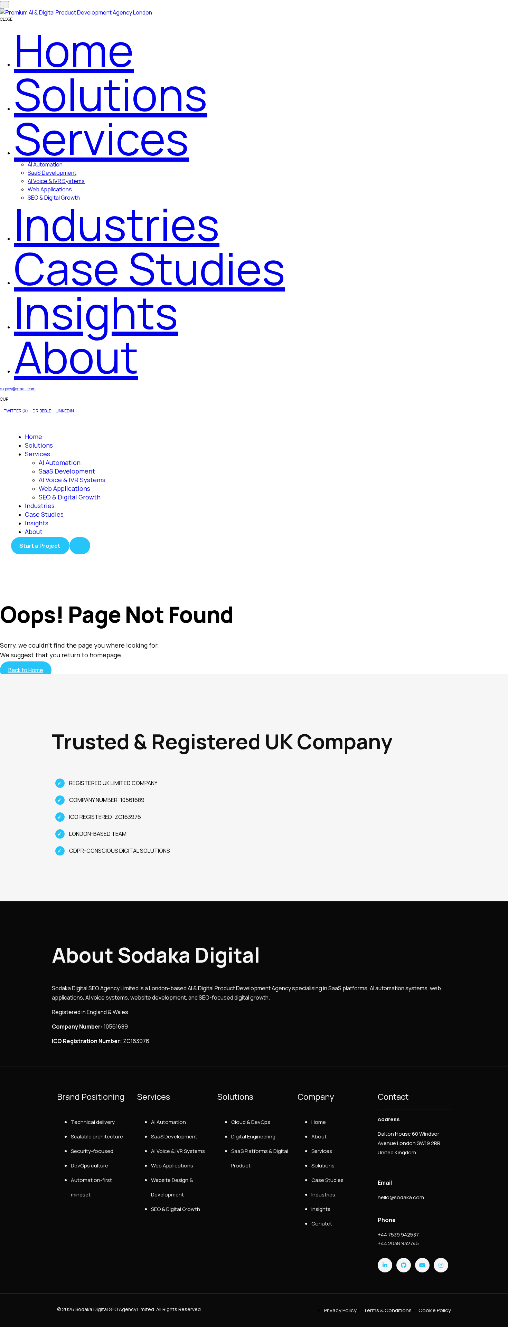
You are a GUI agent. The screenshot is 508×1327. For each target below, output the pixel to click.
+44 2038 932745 (398, 1243)
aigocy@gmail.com (18, 389)
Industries (40, 506)
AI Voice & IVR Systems (56, 181)
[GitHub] (403, 1265)
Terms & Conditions (388, 1310)
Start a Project (40, 546)
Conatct (321, 1223)
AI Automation (45, 164)
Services (37, 454)
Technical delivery (93, 1122)
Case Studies (44, 514)
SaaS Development (52, 172)
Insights (36, 523)
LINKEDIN (64, 411)
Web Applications (50, 189)
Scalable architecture (97, 1136)
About (34, 531)
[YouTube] (422, 1265)
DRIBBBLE (42, 411)
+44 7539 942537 (398, 1234)
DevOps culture (89, 1165)
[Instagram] (441, 1265)
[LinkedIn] (385, 1265)
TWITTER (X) (16, 411)
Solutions (39, 445)
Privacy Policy (340, 1310)
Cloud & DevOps (250, 1122)
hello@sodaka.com (401, 1197)
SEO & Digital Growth (70, 497)
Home (33, 436)
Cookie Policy (434, 1310)
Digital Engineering (253, 1136)
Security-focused (92, 1151)
